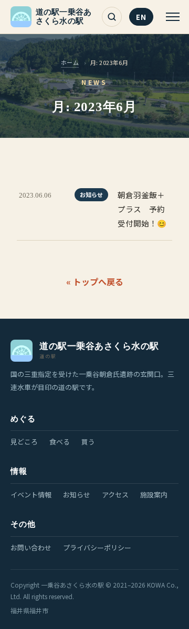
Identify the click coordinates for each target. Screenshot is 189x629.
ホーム (70, 62)
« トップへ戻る (94, 281)
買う (88, 442)
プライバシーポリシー (97, 547)
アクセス (115, 495)
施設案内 (153, 495)
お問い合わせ (30, 547)
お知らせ (76, 495)
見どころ (24, 442)
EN (141, 17)
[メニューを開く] (170, 16)
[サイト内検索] (112, 17)
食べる (59, 442)
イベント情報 (30, 495)
